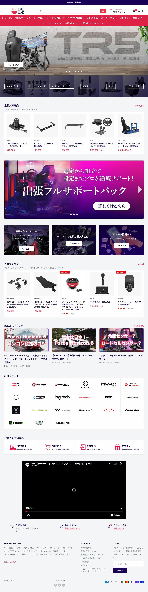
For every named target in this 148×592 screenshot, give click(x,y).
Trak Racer (122, 140)
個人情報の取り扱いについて (92, 555)
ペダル (111, 86)
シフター (86, 86)
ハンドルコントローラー (61, 86)
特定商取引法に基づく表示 (91, 558)
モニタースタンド (37, 86)
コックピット (12, 86)
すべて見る (139, 106)
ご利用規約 (85, 562)
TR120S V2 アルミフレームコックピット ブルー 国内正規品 (129, 145)
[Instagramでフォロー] (63, 585)
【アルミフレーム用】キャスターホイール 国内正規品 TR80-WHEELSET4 (18, 304)
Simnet (9, 140)
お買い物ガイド (87, 548)
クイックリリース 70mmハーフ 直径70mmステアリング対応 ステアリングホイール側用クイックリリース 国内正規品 (73, 305)
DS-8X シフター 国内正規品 (100, 302)
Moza (64, 140)
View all (141, 264)
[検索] (103, 11)
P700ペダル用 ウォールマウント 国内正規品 (46, 145)
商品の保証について (72, 528)
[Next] (144, 133)
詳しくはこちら (137, 65)
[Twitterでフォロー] (59, 585)
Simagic (36, 140)
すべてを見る (138, 326)
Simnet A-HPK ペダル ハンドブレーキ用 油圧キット (18, 145)
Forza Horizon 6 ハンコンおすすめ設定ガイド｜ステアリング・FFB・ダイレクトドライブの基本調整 (26, 359)
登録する (120, 570)
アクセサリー (135, 86)
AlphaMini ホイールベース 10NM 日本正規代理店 (129, 303)
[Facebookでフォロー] (55, 585)
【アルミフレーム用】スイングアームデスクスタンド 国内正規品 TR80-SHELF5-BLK (45, 304)
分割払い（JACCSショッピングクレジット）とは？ (93, 570)
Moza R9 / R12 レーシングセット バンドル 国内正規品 (101, 145)
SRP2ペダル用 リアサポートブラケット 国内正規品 (73, 145)
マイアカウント (116, 12)
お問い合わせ (119, 528)
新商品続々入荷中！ (74, 2)
